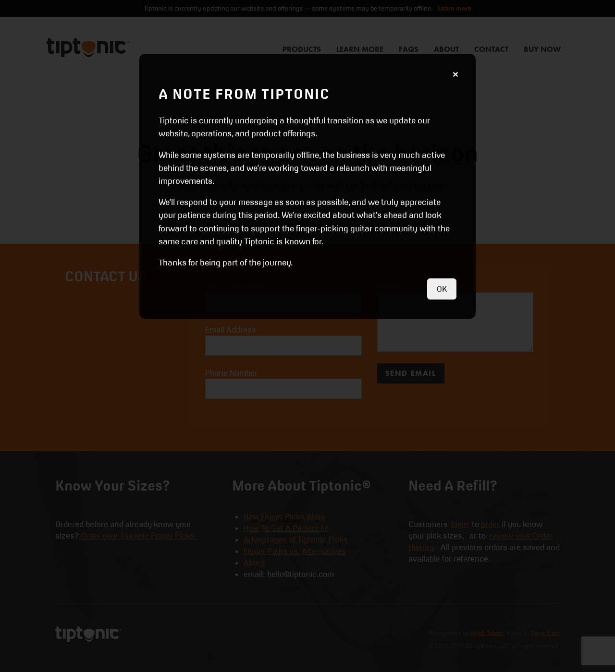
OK (442, 289)
